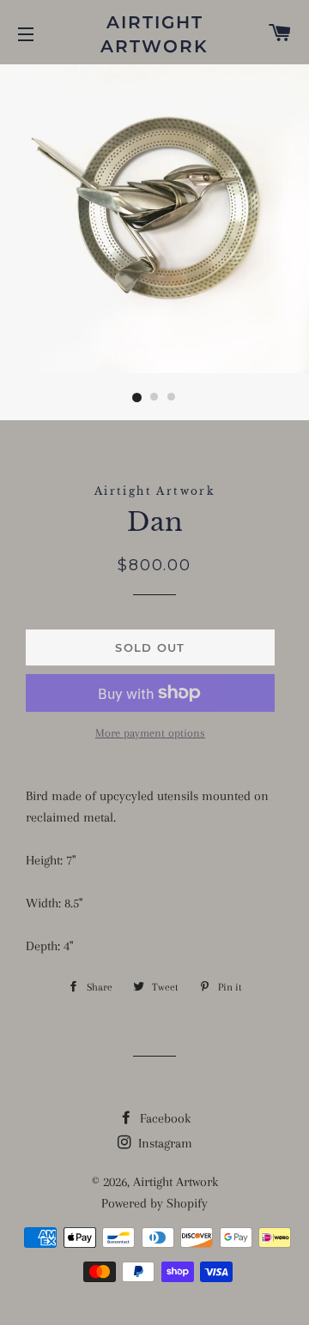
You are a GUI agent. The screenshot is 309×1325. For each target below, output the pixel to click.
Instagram (163, 1143)
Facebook (163, 1118)
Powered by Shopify (154, 1203)
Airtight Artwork (154, 34)
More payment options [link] (150, 732)
